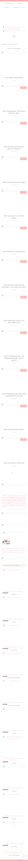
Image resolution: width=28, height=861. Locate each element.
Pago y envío (6, 852)
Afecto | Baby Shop (14, 19)
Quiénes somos (14, 852)
